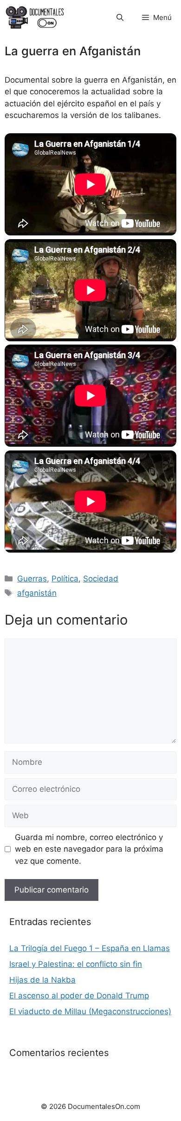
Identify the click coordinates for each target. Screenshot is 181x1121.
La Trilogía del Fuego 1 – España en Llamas (89, 948)
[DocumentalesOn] (35, 17)
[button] (120, 17)
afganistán (37, 593)
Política (65, 578)
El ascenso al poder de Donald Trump (79, 995)
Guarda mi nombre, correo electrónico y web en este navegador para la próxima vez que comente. (89, 849)
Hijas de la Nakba (42, 979)
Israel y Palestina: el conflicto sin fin (75, 964)
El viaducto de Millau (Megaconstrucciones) (90, 1011)
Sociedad (100, 578)
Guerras (32, 578)
